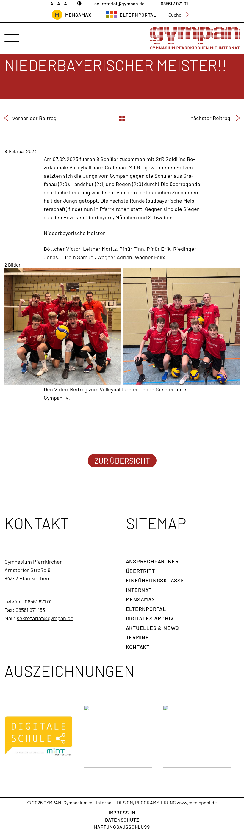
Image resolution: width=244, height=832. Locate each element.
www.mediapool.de (197, 802)
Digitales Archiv (150, 618)
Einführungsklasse (155, 580)
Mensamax (140, 599)
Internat (139, 590)
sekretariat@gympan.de (45, 618)
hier (169, 389)
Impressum (122, 812)
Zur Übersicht (122, 460)
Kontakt (138, 647)
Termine (137, 637)
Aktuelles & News (152, 628)
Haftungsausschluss (122, 827)
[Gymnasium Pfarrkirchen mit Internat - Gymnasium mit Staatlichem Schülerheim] (195, 38)
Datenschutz (122, 819)
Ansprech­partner (152, 561)
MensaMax (78, 15)
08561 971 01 (38, 601)
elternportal (138, 15)
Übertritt (140, 571)
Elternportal (146, 609)
